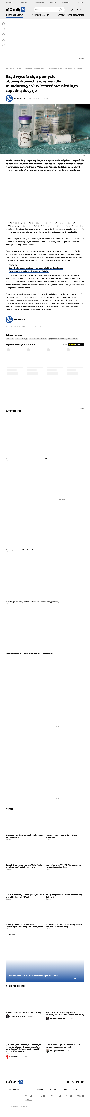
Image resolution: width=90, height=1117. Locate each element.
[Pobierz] (3, 40)
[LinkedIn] (78, 1082)
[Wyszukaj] (60, 9)
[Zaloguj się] (72, 9)
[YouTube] (82, 1082)
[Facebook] (68, 1082)
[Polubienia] (3, 23)
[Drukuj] (3, 34)
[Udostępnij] (3, 45)
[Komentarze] (3, 29)
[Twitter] (73, 1082)
